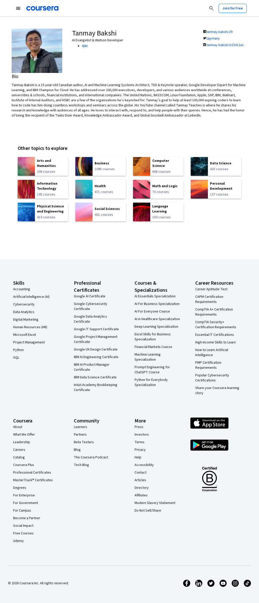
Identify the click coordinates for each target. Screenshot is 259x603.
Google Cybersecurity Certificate (90, 306)
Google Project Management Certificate (95, 339)
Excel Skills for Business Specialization (153, 337)
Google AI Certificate (89, 296)
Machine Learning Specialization (148, 357)
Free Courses (23, 533)
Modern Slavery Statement (155, 502)
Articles (140, 480)
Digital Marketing (25, 319)
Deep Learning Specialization (156, 326)
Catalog (19, 457)
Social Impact (23, 525)
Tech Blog (81, 465)
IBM (85, 46)
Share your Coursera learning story (217, 390)
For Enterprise (24, 495)
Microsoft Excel (24, 334)
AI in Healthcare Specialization (157, 319)
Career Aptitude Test (211, 289)
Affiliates (141, 495)
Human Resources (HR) (30, 327)
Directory (142, 487)
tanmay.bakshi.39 (219, 31)
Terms (139, 442)
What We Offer (24, 434)
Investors (142, 434)
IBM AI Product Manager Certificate (92, 367)
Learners (80, 427)
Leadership (21, 442)
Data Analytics (23, 312)
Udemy (18, 540)
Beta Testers (84, 442)
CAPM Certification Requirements (209, 299)
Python (18, 350)
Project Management (29, 342)
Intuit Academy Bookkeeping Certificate (95, 387)
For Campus (22, 510)
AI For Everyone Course (152, 311)
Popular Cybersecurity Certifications (212, 378)
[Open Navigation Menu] (18, 8)
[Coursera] (42, 8)
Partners (80, 434)
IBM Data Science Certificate (95, 377)
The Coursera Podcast (91, 457)
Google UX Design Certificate (96, 349)
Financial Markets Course (153, 346)
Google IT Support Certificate (96, 329)
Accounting (21, 289)
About (17, 427)
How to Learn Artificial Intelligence (211, 352)
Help (138, 457)
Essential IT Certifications (214, 334)
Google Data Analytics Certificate (90, 319)
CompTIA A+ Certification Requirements (214, 312)
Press (139, 427)
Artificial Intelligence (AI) (31, 296)
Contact (140, 472)
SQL (16, 357)
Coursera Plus (23, 465)
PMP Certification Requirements (208, 365)
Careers (19, 449)
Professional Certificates (32, 472)
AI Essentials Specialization (155, 296)
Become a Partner (26, 518)
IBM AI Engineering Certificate (96, 357)
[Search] (211, 8)
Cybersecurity (24, 304)
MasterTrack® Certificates (33, 480)
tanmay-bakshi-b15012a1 (225, 45)
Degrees (19, 487)
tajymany (213, 38)
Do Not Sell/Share (148, 510)
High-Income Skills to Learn (215, 342)
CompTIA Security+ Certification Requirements (215, 325)
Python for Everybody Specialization (151, 382)
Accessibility (144, 465)
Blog (77, 449)
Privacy (140, 449)
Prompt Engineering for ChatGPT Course (152, 370)
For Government (25, 502)
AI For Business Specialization (157, 303)
